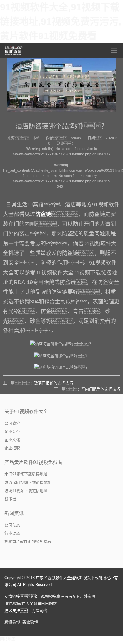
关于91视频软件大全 (26, 411)
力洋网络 (39, 610)
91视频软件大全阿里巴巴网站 (31, 603)
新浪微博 (30, 622)
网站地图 (8, 639)
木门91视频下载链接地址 (25, 474)
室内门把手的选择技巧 (100, 389)
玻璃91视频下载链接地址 (25, 490)
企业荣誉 (12, 431)
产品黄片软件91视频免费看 (33, 462)
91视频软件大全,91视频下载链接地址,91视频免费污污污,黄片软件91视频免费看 (60, 21)
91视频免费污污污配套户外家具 (68, 596)
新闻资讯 (14, 513)
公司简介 (12, 423)
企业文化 (12, 439)
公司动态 (12, 525)
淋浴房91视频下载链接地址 (27, 482)
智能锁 (10, 499)
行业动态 (12, 533)
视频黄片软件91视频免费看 (27, 541)
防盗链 (43, 214)
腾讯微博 (12, 622)
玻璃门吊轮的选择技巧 (53, 383)
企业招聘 (12, 448)
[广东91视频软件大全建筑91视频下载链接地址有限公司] (14, 50)
